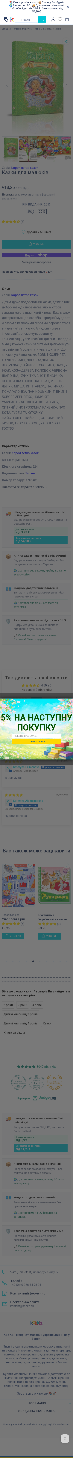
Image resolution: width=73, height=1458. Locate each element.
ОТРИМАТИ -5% (36, 741)
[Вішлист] (60, 19)
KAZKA (12, 19)
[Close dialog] (70, 702)
